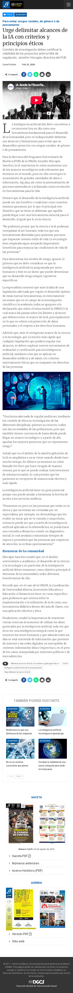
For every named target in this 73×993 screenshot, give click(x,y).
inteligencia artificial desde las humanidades (23, 668)
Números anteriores (24, 863)
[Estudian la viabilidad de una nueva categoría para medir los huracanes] (53, 749)
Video (9, 14)
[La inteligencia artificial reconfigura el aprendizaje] (53, 717)
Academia (20, 14)
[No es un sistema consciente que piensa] (20, 749)
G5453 (65, 663)
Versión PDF (19, 934)
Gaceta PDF (19, 856)
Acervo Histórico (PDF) (26, 870)
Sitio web (17, 941)
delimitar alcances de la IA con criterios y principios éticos (35, 663)
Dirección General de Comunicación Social (36, 986)
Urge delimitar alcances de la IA (17, 672)
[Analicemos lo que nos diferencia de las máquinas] (20, 717)
